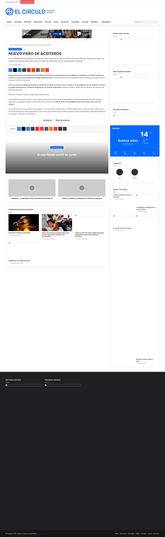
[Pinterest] (29, 70)
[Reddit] (33, 70)
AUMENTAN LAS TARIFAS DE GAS (19, 261)
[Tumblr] (24, 70)
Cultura (85, 22)
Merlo (9, 22)
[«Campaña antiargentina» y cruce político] (146, 199)
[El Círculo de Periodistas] (30, 11)
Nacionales (106, 22)
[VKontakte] (38, 70)
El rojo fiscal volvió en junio (57, 155)
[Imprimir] (65, 129)
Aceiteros (48, 120)
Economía (75, 22)
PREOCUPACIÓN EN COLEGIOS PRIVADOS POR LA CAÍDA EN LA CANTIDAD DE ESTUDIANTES (55, 235)
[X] (15, 70)
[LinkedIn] (19, 70)
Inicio (11, 45)
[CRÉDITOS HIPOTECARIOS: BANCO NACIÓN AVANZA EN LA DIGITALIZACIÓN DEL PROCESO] (90, 222)
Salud (56, 22)
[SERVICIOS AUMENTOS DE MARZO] (23, 222)
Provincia (94, 22)
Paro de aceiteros (63, 120)
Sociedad (17, 22)
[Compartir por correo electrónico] (60, 129)
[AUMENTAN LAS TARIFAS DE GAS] (23, 250)
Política (48, 22)
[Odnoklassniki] (42, 70)
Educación (38, 22)
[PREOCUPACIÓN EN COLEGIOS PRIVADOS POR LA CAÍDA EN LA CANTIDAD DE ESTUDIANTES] (57, 222)
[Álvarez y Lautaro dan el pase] (146, 286)
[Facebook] (10, 70)
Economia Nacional (27, 45)
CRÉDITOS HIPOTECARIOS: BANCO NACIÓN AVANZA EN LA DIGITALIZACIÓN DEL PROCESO (89, 235)
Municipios (123, 533)
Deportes (27, 22)
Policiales (65, 22)
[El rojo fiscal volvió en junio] (123, 220)
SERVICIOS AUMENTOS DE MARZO (19, 233)
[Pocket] (47, 70)
